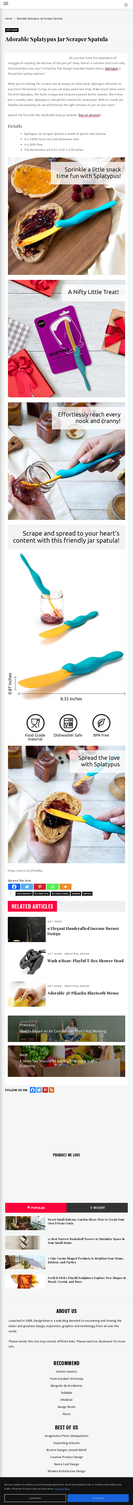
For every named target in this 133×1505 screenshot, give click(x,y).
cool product (24, 893)
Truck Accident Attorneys (66, 1379)
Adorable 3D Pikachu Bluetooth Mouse (83, 993)
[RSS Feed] (51, 1090)
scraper (76, 893)
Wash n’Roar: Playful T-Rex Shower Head (85, 960)
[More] (65, 887)
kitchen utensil (60, 893)
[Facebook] (14, 887)
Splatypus (111, 68)
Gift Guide (11, 30)
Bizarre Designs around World (66, 1450)
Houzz (66, 1414)
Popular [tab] (38, 1208)
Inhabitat (66, 1400)
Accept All (98, 1498)
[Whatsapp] (53, 887)
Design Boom (66, 1407)
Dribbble (66, 1393)
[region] (66, 1491)
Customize (35, 1498)
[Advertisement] (66, 1120)
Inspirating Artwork (66, 1443)
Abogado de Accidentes (67, 1386)
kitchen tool (41, 893)
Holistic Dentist (66, 1371)
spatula (87, 893)
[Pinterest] (40, 887)
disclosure (105, 1341)
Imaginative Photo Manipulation (66, 1436)
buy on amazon (89, 115)
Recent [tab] (99, 1208)
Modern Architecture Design (66, 1471)
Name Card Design (66, 1464)
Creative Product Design (66, 1457)
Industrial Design (76, 953)
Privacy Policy (62, 1488)
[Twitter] (27, 887)
